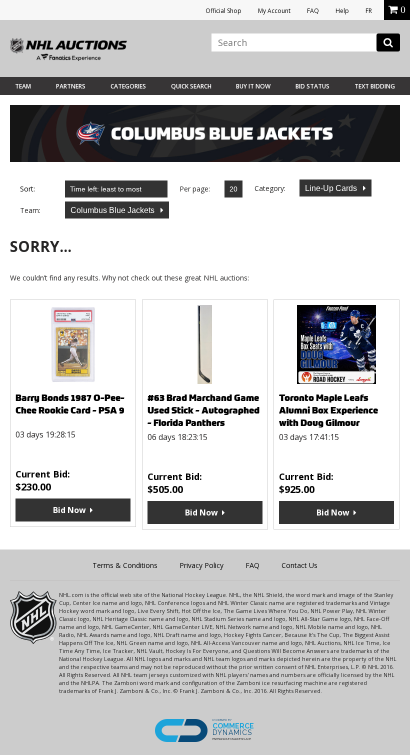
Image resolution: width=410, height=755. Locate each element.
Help (342, 10)
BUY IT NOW (253, 86)
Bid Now (69, 510)
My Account (274, 10)
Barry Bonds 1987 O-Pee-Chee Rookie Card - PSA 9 (70, 404)
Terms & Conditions (125, 565)
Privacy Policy (202, 565)
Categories (128, 86)
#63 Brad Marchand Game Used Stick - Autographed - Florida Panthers (204, 410)
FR (369, 10)
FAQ (313, 10)
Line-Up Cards (332, 188)
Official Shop (224, 10)
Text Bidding (374, 86)
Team (23, 86)
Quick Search (191, 86)
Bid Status (313, 86)
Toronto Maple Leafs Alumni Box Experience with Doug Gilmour (328, 410)
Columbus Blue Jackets (113, 210)
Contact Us (300, 565)
